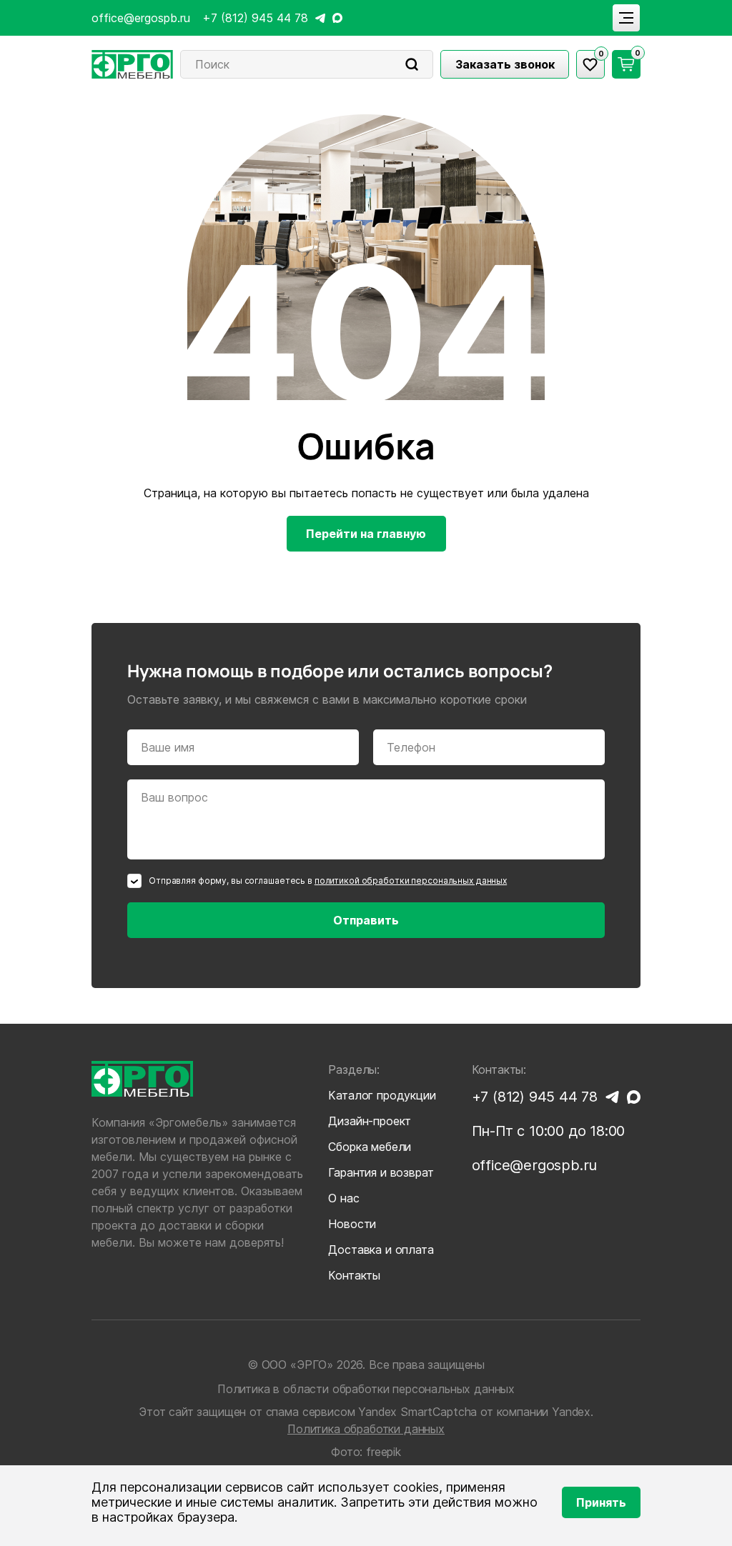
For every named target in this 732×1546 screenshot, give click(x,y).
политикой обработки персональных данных (411, 880)
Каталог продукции (381, 1095)
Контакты (354, 1275)
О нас (343, 1198)
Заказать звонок (505, 64)
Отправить (366, 920)
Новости (352, 1224)
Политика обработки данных (366, 1429)
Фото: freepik (366, 1452)
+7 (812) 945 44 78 (255, 18)
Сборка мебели (369, 1146)
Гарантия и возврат (380, 1172)
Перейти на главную (366, 534)
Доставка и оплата (380, 1249)
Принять (601, 1502)
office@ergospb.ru (141, 18)
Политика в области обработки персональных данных (366, 1389)
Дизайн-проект (369, 1121)
